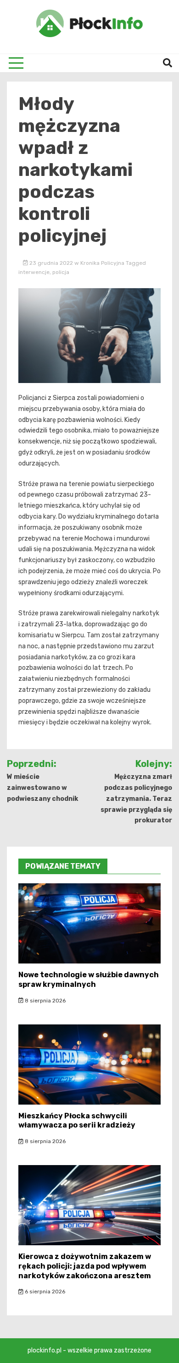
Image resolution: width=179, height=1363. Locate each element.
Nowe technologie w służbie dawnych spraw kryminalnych (88, 979)
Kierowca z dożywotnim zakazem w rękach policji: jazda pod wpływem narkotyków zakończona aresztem (84, 1266)
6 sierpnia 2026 (44, 1291)
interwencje (34, 272)
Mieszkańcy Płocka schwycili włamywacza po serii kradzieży (76, 1120)
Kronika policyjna (102, 263)
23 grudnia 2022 (51, 263)
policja (60, 272)
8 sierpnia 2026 (44, 1000)
